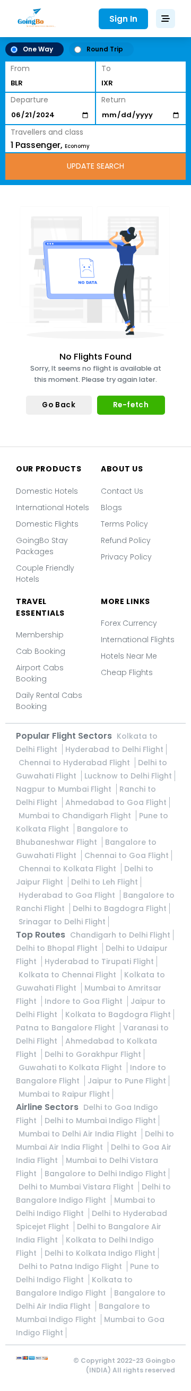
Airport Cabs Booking (40, 673)
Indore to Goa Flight (85, 1001)
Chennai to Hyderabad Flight (75, 762)
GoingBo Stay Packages (42, 546)
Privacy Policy (126, 557)
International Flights (138, 639)
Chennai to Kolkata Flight (68, 868)
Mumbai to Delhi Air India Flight (79, 1133)
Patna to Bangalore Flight (66, 1027)
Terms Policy (124, 524)
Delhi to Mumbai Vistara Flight (77, 1187)
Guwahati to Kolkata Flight (71, 1067)
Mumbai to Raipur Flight (64, 1094)
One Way (38, 49)
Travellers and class (47, 132)
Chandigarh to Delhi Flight (120, 935)
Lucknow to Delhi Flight (128, 776)
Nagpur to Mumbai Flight (65, 789)
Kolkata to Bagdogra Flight (118, 1014)
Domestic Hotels (47, 491)
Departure (29, 99)
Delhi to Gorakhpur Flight (93, 1054)
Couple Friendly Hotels (45, 573)
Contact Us (122, 491)
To (106, 68)
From (20, 68)
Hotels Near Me (129, 656)
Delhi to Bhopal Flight (58, 948)
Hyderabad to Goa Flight (68, 895)
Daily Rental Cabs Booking (49, 701)
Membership (40, 634)
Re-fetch (131, 405)
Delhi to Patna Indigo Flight (71, 1266)
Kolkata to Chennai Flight (68, 974)
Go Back (58, 405)
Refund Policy (126, 540)
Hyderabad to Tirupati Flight (99, 961)
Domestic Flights (47, 524)
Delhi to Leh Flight (104, 882)
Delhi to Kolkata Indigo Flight (100, 1253)
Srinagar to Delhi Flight (62, 921)
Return (113, 99)
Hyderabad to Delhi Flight (114, 749)
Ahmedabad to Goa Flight (116, 802)
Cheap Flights (127, 672)
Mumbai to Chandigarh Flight (76, 815)
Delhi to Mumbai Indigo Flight (100, 1120)
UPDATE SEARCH (95, 166)
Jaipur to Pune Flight (127, 1080)
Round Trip (104, 49)
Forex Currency (129, 623)
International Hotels (52, 507)
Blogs (111, 507)
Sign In (123, 18)
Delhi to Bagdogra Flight (120, 908)
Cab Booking (40, 651)
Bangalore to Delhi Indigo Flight (105, 1173)
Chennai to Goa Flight (126, 855)
